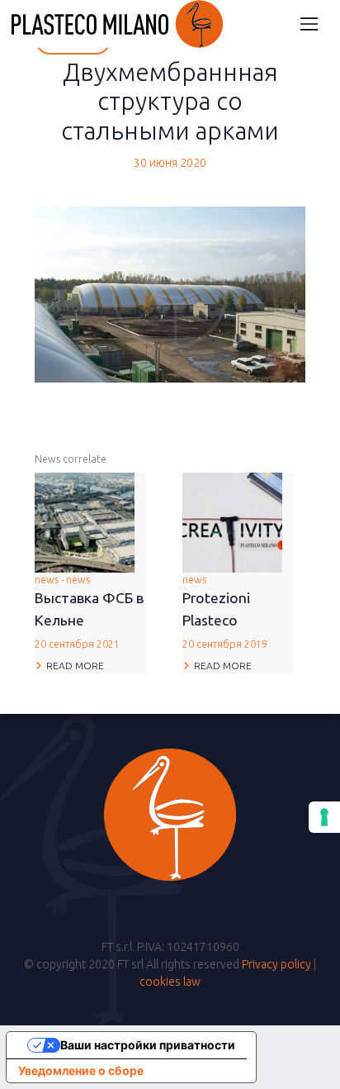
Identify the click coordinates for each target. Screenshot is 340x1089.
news (224, 611)
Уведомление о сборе (81, 1070)
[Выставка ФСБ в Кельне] (85, 521)
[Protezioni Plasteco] (232, 521)
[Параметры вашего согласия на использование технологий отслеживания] (324, 817)
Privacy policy (276, 964)
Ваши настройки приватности (147, 1045)
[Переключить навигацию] (309, 23)
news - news (89, 611)
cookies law (170, 981)
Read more (75, 665)
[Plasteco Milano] (117, 24)
